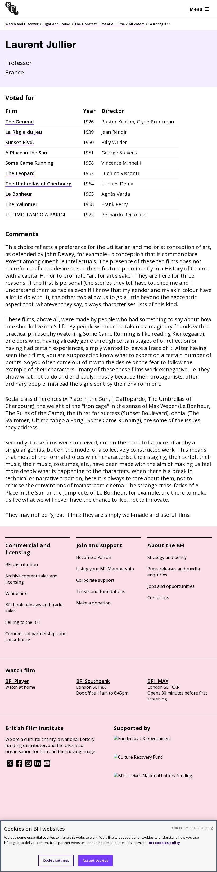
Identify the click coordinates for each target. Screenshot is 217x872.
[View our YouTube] (47, 765)
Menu (196, 9)
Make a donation (93, 603)
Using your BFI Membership (105, 569)
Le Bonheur (18, 194)
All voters (136, 23)
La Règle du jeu (23, 132)
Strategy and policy (167, 557)
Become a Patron (93, 557)
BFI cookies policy (164, 842)
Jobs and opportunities (171, 586)
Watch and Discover (22, 23)
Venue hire (16, 593)
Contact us (158, 597)
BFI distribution (21, 564)
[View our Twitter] (10, 765)
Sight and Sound (56, 23)
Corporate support (95, 580)
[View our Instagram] (28, 765)
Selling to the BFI (22, 622)
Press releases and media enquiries (173, 572)
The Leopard (20, 173)
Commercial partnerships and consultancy (36, 636)
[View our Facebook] (19, 765)
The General (19, 121)
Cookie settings (56, 860)
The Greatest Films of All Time (99, 23)
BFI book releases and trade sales (33, 608)
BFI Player (17, 681)
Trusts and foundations (100, 591)
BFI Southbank (93, 681)
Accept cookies (95, 860)
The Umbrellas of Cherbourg (38, 183)
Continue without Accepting (192, 828)
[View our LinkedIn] (37, 765)
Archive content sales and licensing (31, 579)
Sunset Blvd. (19, 142)
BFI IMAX (157, 681)
